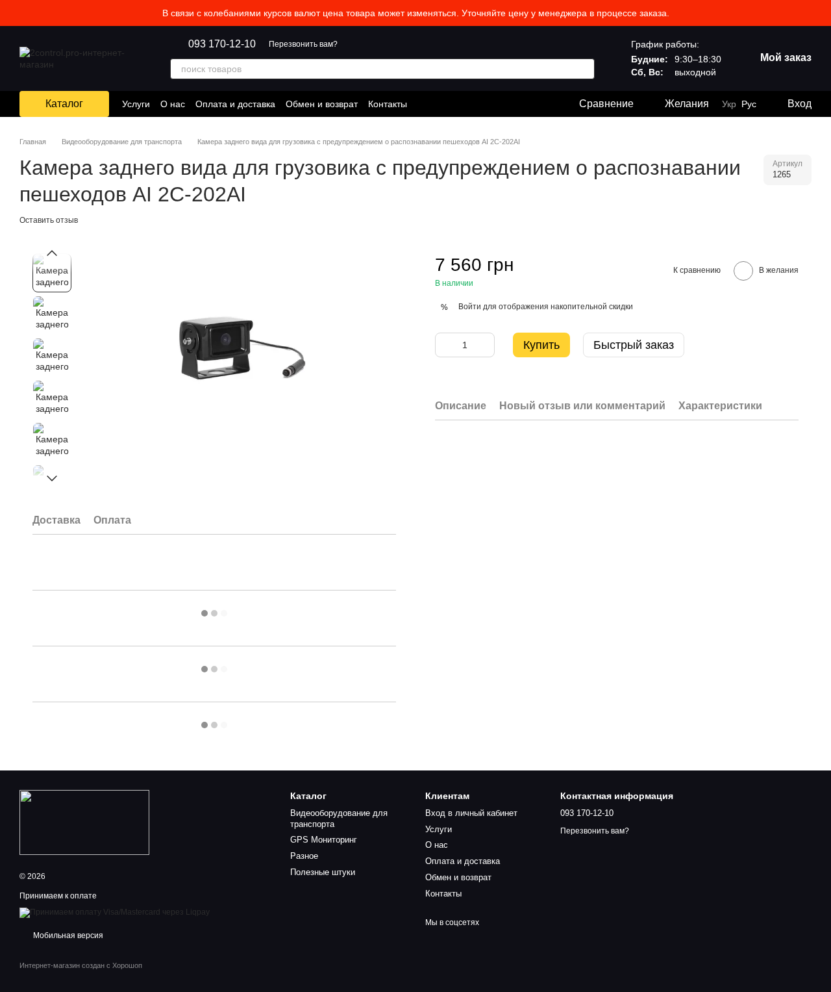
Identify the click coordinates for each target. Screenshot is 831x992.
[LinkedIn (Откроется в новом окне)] (472, 104)
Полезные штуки (322, 872)
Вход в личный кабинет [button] (471, 813)
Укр (729, 103)
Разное (304, 856)
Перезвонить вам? (303, 44)
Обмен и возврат (322, 104)
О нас (172, 104)
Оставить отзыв (48, 220)
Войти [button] (469, 306)
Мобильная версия (67, 935)
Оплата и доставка (235, 104)
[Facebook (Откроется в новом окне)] (441, 104)
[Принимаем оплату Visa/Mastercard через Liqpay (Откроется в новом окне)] (114, 912)
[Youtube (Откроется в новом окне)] (456, 104)
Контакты (387, 104)
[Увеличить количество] (485, 345)
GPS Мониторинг (323, 840)
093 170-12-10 (222, 44)
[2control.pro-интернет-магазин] (84, 821)
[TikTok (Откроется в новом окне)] (425, 104)
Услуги (136, 104)
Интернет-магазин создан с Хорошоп (80, 965)
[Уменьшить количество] (445, 345)
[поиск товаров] (584, 68)
